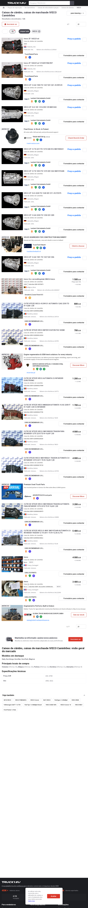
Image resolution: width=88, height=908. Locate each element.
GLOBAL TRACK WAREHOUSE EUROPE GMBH (48, 613)
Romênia (53, 667)
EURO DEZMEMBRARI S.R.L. (34, 321)
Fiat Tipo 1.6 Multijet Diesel (33, 705)
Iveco (26, 557)
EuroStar (18, 659)
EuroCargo (10, 659)
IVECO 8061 (78, 705)
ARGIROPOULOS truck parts (42, 495)
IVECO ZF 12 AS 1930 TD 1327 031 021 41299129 (43, 85)
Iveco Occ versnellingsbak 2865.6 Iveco (39, 279)
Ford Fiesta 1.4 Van (10, 710)
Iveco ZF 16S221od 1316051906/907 (38, 63)
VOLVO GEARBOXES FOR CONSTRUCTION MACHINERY (45, 237)
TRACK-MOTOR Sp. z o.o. (41, 137)
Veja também (8, 695)
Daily (3, 659)
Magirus (32, 659)
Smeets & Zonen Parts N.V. (34, 295)
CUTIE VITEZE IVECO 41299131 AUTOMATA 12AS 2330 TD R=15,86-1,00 (46, 305)
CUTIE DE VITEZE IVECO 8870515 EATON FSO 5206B (44, 330)
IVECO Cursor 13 (65, 705)
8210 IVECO (7, 700)
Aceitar (53, 896)
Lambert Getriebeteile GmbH (40, 98)
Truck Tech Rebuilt (39, 245)
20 (78, 24)
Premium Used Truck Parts (34, 484)
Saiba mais (31, 901)
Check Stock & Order (76, 138)
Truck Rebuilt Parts (31, 54)
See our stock (78, 615)
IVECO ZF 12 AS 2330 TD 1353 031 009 (39, 215)
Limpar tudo (24, 31)
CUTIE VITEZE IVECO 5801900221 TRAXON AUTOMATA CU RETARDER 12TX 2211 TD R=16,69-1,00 (46, 459)
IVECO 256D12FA (51, 705)
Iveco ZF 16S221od (31, 39)
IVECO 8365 (75, 700)
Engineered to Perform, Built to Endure (39, 606)
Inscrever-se (75, 639)
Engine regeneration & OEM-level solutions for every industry (48, 354)
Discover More (78, 365)
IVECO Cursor (34, 700)
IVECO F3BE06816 (20, 700)
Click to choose (78, 246)
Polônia (36, 667)
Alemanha (69, 667)
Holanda (5, 667)
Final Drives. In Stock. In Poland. (36, 129)
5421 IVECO (46, 700)
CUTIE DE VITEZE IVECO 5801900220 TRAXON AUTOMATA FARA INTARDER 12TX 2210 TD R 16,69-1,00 (46, 505)
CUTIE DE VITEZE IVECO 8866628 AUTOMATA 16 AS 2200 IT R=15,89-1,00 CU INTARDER (47, 406)
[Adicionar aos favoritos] (84, 39)
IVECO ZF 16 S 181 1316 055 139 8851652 (40, 107)
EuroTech (25, 659)
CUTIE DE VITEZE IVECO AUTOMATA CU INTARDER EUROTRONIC (43, 379)
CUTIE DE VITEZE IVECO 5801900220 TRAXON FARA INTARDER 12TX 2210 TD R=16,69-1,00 (44, 432)
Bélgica (21, 667)
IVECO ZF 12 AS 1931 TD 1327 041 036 (39, 257)
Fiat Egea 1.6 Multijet (61, 700)
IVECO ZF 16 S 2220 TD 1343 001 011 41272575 (42, 193)
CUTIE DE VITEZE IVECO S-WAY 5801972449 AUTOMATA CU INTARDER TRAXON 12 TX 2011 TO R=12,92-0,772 (47, 532)
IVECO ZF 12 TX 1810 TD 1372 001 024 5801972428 (44, 171)
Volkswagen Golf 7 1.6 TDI (12, 705)
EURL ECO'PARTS (30, 573)
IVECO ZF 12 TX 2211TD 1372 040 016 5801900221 (44, 149)
